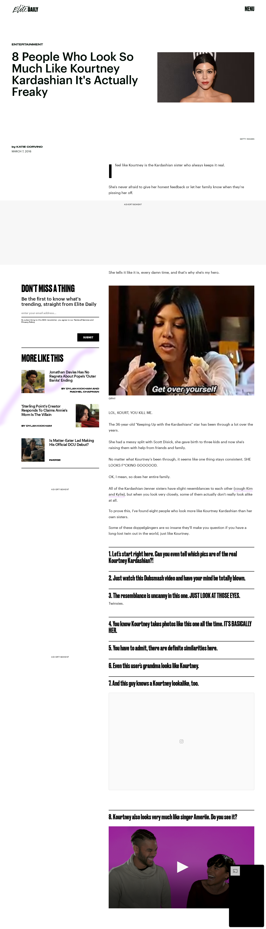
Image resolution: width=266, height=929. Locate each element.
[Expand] (233, 868)
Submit (88, 337)
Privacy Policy (28, 322)
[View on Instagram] (181, 741)
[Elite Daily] (25, 9)
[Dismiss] (260, 868)
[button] (181, 867)
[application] (181, 867)
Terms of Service (82, 320)
